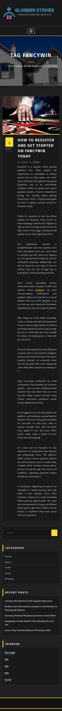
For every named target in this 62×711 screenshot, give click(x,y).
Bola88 (8, 679)
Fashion (8, 556)
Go (54, 532)
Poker (36, 162)
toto (7, 672)
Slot (6, 659)
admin (23, 162)
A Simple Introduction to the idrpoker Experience (28, 600)
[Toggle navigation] (31, 31)
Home (31, 61)
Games (8, 562)
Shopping (9, 578)
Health (8, 567)
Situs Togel (10, 652)
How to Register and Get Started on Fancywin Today (32, 66)
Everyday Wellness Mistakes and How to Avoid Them (30, 615)
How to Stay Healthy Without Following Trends (28, 630)
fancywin (39, 290)
